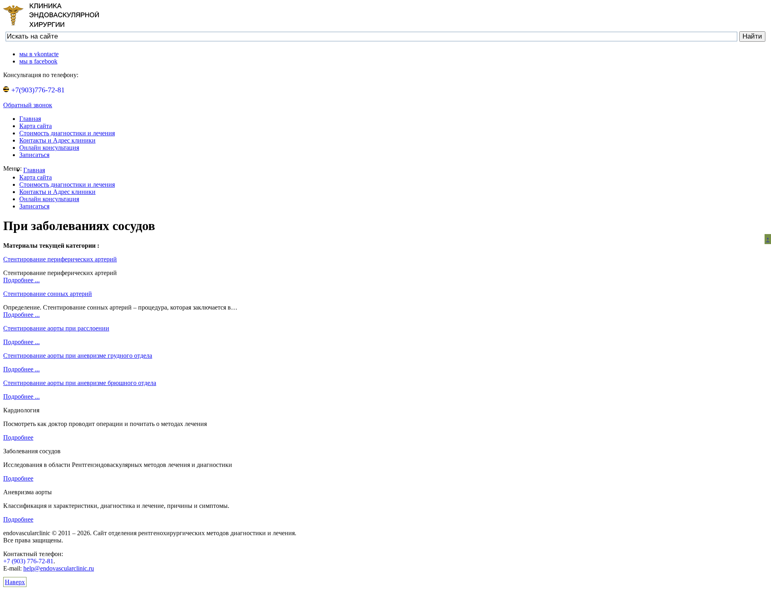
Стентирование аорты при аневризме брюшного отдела (79, 382)
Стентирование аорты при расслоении (56, 328)
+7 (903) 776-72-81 (28, 561)
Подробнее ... (21, 280)
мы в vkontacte (39, 54)
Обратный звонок (27, 105)
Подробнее (18, 437)
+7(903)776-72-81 (37, 90)
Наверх (15, 582)
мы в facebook (38, 61)
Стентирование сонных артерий (47, 293)
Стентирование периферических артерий (60, 259)
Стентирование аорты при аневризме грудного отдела (77, 355)
